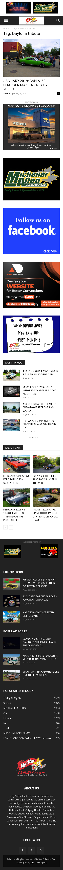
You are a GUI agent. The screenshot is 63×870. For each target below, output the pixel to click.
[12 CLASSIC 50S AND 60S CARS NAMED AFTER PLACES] (11, 601)
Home (6, 28)
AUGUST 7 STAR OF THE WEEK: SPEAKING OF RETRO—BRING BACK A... (39, 407)
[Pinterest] (31, 850)
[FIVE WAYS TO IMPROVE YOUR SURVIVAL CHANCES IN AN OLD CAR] (11, 425)
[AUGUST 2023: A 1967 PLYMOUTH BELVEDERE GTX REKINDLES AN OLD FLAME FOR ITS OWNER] (46, 497)
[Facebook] (22, 850)
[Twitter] (40, 850)
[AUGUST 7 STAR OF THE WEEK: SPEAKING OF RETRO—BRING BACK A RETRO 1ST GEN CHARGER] (11, 408)
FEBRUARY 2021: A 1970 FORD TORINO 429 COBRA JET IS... (16, 479)
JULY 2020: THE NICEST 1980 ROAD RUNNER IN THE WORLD (45, 479)
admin (6, 93)
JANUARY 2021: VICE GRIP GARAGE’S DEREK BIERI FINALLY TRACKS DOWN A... (39, 642)
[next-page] (11, 527)
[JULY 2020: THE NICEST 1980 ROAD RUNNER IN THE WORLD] (46, 464)
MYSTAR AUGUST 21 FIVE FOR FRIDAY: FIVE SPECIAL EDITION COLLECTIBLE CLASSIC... (39, 583)
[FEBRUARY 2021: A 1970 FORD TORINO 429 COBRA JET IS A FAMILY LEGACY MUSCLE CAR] (16, 464)
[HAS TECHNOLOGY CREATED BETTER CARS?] (11, 617)
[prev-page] (5, 527)
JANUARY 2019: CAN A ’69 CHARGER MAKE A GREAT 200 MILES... (27, 85)
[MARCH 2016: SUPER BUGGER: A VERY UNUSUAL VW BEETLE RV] (11, 659)
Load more (30, 437)
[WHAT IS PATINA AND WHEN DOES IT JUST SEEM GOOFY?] (11, 675)
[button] (5, 20)
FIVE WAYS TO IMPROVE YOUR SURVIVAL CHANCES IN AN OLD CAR (39, 424)
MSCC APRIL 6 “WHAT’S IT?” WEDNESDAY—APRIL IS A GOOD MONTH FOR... (39, 390)
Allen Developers (38, 862)
